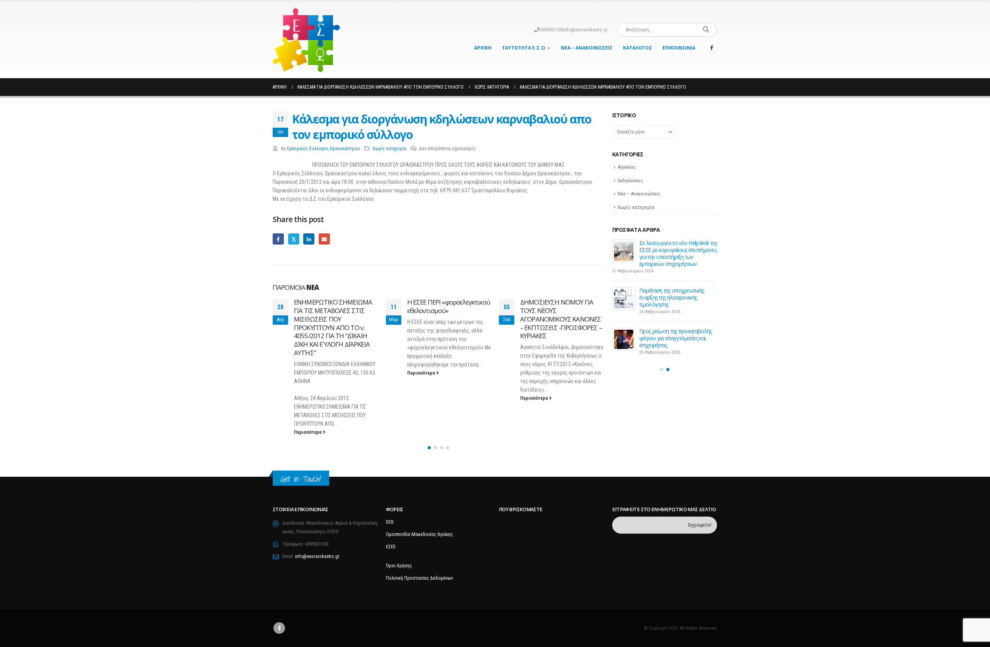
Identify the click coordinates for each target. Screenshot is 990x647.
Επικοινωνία (678, 48)
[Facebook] (711, 47)
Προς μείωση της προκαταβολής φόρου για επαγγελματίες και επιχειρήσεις (675, 338)
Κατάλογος (637, 48)
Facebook (278, 239)
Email (324, 239)
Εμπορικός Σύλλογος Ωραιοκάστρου (323, 148)
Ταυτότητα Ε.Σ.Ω (523, 48)
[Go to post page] (623, 251)
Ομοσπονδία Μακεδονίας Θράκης (419, 534)
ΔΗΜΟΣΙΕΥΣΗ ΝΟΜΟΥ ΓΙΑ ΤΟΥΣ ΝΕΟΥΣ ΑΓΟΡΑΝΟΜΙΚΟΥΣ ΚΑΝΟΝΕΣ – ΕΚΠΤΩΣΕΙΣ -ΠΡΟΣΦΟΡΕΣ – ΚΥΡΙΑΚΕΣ (561, 319)
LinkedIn (308, 239)
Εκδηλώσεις (630, 180)
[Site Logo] (306, 40)
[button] (429, 447)
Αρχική (483, 48)
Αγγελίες (627, 167)
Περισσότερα (308, 432)
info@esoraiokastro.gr (585, 30)
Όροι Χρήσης (399, 565)
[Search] (706, 29)
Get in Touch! (300, 478)
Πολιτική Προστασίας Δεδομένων (419, 578)
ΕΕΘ (390, 522)
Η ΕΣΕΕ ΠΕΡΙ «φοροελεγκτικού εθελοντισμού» (448, 306)
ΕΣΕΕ (391, 546)
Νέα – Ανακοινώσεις (587, 48)
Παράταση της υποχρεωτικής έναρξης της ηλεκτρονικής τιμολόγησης (671, 297)
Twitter (293, 239)
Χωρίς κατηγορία (389, 148)
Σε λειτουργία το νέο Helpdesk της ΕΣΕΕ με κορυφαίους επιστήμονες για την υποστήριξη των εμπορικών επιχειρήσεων (678, 253)
